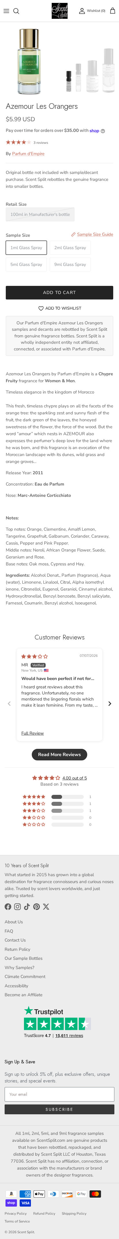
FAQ (9, 931)
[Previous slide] (9, 703)
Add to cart (59, 292)
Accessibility (16, 986)
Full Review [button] (32, 733)
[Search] (19, 11)
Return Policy (17, 949)
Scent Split (25, 1232)
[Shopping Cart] (112, 11)
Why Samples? (19, 967)
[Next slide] (109, 703)
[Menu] (6, 11)
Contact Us (15, 940)
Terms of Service (17, 1221)
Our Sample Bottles (23, 958)
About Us (14, 922)
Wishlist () (96, 10)
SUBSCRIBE (59, 1109)
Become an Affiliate (23, 995)
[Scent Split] (60, 11)
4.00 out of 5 (74, 778)
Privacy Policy (16, 1213)
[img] (34, 656)
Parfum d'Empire (28, 154)
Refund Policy (44, 1213)
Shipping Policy (74, 1213)
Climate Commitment (25, 976)
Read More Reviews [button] (59, 754)
